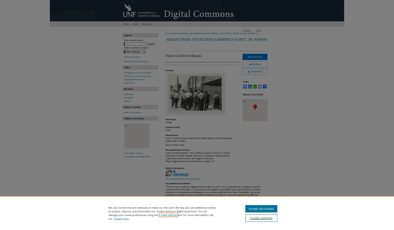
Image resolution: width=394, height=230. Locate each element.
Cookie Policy (121, 218)
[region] (197, 213)
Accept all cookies (261, 209)
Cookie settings (168, 215)
